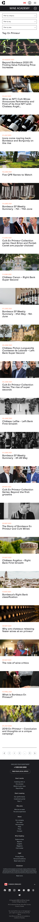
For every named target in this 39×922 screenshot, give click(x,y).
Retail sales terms (19, 861)
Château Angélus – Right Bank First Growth (16, 561)
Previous (4, 753)
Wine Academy (19, 836)
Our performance (19, 797)
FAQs (19, 826)
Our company (19, 820)
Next (35, 753)
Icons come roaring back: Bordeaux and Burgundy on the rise (17, 140)
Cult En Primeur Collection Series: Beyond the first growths (17, 492)
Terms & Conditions (19, 858)
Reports (19, 841)
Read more (19, 876)
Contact (19, 831)
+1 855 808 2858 (20, 767)
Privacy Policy (19, 856)
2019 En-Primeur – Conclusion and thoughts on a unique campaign (19, 731)
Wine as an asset (19, 809)
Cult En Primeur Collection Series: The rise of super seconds (17, 387)
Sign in (19, 801)
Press (19, 829)
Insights (19, 843)
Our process (19, 784)
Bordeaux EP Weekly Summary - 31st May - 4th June (17, 314)
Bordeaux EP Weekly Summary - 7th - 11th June (17, 207)
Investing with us (19, 782)
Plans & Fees (19, 788)
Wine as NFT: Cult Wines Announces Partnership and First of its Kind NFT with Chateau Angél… (18, 103)
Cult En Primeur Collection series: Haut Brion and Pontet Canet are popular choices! (19, 243)
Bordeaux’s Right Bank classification (15, 595)
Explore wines (19, 839)
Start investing (19, 793)
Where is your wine (19, 786)
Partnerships (20, 824)
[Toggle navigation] (35, 3)
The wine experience (19, 811)
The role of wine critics (15, 663)
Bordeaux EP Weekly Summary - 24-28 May (15, 456)
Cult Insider (19, 848)
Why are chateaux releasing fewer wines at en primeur (18, 630)
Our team (20, 822)
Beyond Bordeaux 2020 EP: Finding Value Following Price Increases (18, 65)
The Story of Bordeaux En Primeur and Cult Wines (17, 527)
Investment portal (19, 799)
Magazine (19, 846)
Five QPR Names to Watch (17, 175)
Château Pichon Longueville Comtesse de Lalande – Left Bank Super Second (18, 350)
